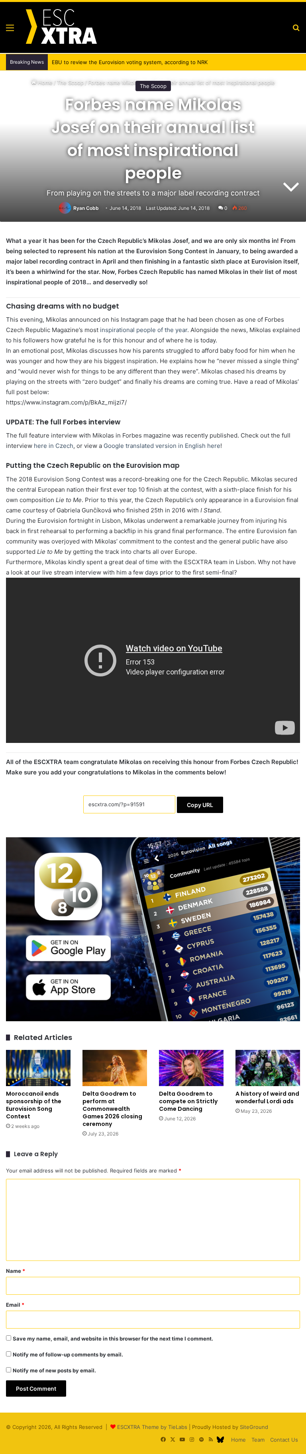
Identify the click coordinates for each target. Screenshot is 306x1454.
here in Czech (53, 445)
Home (238, 1439)
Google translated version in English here (162, 445)
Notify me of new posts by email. (54, 1370)
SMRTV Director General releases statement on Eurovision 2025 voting (135, 62)
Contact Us (284, 1439)
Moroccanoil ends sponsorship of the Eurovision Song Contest (33, 1105)
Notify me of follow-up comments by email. (68, 1354)
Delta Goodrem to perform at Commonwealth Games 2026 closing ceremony (112, 1109)
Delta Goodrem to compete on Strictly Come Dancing (188, 1101)
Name (15, 1271)
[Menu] (10, 30)
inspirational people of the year (143, 330)
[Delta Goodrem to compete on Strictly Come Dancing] (191, 1068)
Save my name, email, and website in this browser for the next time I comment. (113, 1338)
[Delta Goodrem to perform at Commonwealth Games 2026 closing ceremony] (114, 1068)
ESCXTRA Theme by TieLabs (152, 1427)
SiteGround (254, 1427)
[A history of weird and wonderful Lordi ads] (267, 1068)
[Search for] (296, 30)
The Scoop (153, 86)
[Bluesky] (220, 1439)
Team (258, 1439)
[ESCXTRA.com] (60, 27)
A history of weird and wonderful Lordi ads (267, 1097)
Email (15, 1305)
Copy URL (200, 804)
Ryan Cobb (86, 208)
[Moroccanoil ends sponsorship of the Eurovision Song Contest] (38, 1068)
